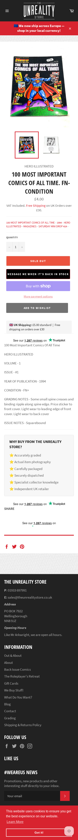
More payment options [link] (38, 296)
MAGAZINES (29, 226)
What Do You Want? (18, 697)
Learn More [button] (15, 822)
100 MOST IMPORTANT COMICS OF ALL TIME (30, 222)
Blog (7, 704)
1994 (59, 222)
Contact (10, 711)
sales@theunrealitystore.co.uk (30, 597)
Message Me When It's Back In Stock (38, 274)
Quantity (12, 237)
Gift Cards (11, 683)
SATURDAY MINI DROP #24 (52, 226)
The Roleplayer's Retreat (22, 676)
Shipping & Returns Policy (22, 725)
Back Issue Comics (17, 669)
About (8, 662)
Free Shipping (35, 205)
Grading (10, 718)
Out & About (13, 655)
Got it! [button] (39, 832)
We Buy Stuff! (14, 690)
